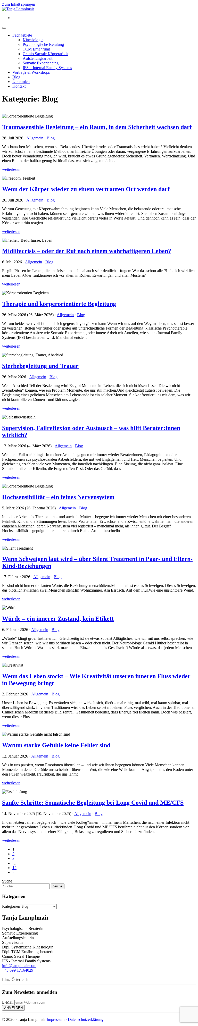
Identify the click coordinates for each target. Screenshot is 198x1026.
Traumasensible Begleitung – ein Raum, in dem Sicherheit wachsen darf (97, 127)
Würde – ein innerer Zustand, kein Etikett (58, 618)
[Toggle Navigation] (4, 28)
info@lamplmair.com (19, 965)
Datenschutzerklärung (85, 1019)
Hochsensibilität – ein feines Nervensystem (58, 497)
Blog (16, 77)
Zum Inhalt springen (18, 4)
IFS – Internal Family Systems (47, 67)
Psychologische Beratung (43, 44)
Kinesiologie (33, 40)
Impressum (55, 1019)
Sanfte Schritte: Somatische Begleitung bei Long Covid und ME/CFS (93, 802)
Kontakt (19, 86)
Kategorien (11, 906)
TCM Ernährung (36, 49)
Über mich (21, 81)
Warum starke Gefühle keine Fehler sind (56, 745)
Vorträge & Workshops (31, 72)
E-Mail (7, 1002)
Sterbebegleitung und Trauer (40, 366)
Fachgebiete (22, 35)
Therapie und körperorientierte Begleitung (59, 303)
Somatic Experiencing (41, 63)
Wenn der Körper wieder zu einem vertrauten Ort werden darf (86, 189)
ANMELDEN (13, 1008)
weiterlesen (11, 169)
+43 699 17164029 (17, 970)
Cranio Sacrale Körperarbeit (45, 54)
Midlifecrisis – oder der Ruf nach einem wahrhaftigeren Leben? (86, 251)
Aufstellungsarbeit (37, 58)
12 (14, 867)
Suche (7, 881)
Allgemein (34, 138)
